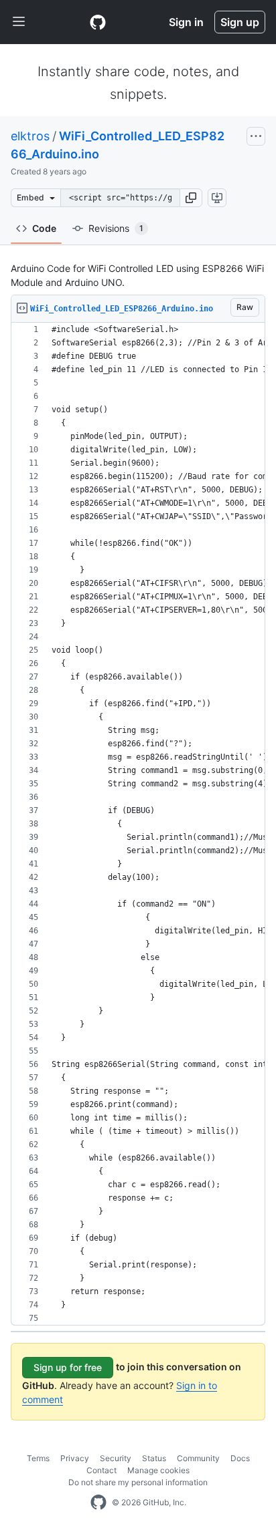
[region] (138, 824)
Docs (240, 1458)
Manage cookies (158, 1470)
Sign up (239, 22)
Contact (101, 1470)
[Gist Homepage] (98, 22)
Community (198, 1458)
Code (44, 228)
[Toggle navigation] (19, 22)
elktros (30, 136)
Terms (38, 1458)
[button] (191, 197)
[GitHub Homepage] (98, 1502)
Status (154, 1458)
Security (115, 1458)
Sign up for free (67, 1367)
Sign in (186, 22)
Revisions (115, 228)
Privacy (74, 1458)
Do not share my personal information (138, 1482)
